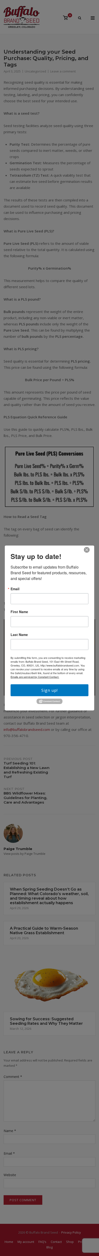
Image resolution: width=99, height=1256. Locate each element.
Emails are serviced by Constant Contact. (35, 676)
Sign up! (49, 690)
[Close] (87, 550)
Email (15, 588)
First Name (19, 611)
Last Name (19, 634)
